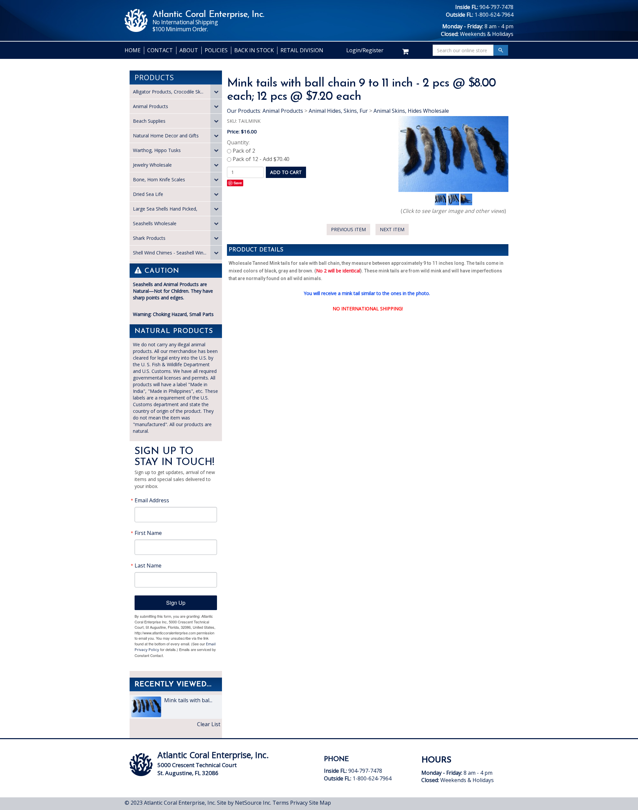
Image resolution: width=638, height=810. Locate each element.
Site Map (320, 802)
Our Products (243, 110)
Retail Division (301, 50)
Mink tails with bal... (187, 700)
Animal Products (150, 106)
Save (238, 182)
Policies (216, 50)
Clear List (208, 724)
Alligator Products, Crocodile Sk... (168, 91)
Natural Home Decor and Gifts (166, 135)
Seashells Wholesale (154, 223)
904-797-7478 (496, 7)
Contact (160, 50)
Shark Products (149, 238)
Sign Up (175, 602)
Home (133, 50)
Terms (280, 802)
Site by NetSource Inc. (244, 802)
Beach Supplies (149, 121)
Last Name (148, 565)
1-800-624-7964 (494, 14)
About (188, 50)
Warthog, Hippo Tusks (157, 150)
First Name (148, 533)
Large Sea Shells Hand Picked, (165, 209)
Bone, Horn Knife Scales (159, 179)
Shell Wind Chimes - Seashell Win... (169, 252)
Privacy (299, 802)
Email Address (152, 500)
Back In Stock (254, 50)
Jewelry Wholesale (152, 165)
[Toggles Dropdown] (216, 91)
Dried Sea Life (148, 194)
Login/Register (364, 50)
